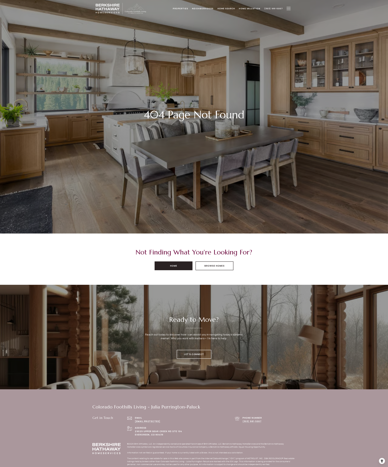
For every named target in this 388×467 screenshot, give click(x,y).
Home (173, 265)
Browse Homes (214, 265)
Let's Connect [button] (194, 354)
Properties (180, 8)
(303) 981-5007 (251, 421)
